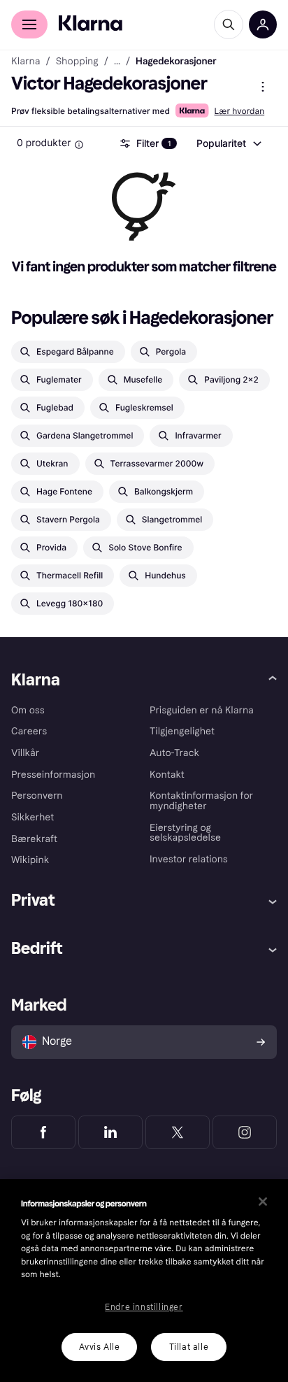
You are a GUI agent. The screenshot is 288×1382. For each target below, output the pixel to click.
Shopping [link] (77, 61)
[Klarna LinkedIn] (110, 1132)
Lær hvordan (240, 111)
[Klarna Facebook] (43, 1132)
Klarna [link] (25, 61)
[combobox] (228, 143)
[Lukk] (262, 1201)
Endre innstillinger (143, 1307)
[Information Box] (79, 144)
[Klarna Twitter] (177, 1132)
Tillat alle (189, 1347)
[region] (144, 1280)
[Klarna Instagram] (245, 1132)
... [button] (117, 61)
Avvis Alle (99, 1347)
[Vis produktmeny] (263, 87)
